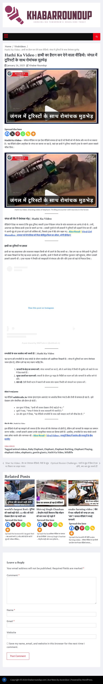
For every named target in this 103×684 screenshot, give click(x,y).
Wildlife (69, 452)
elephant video (12, 452)
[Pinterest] (17, 133)
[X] (12, 133)
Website (11, 632)
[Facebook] (7, 133)
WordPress (87, 680)
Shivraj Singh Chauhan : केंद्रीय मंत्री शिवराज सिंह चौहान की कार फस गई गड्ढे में (50, 513)
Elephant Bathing (64, 449)
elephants (26, 452)
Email (11, 621)
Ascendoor (64, 680)
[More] (33, 133)
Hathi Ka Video (55, 452)
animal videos (20, 449)
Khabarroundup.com (36, 680)
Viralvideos (10, 446)
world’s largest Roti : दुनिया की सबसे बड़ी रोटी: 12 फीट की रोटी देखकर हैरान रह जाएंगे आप (19, 513)
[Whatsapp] (23, 133)
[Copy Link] (28, 133)
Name (11, 610)
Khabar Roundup (38, 65)
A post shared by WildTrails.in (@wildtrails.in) (41, 343)
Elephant (49, 449)
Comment (13, 575)
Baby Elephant (35, 449)
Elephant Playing (83, 449)
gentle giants (40, 452)
